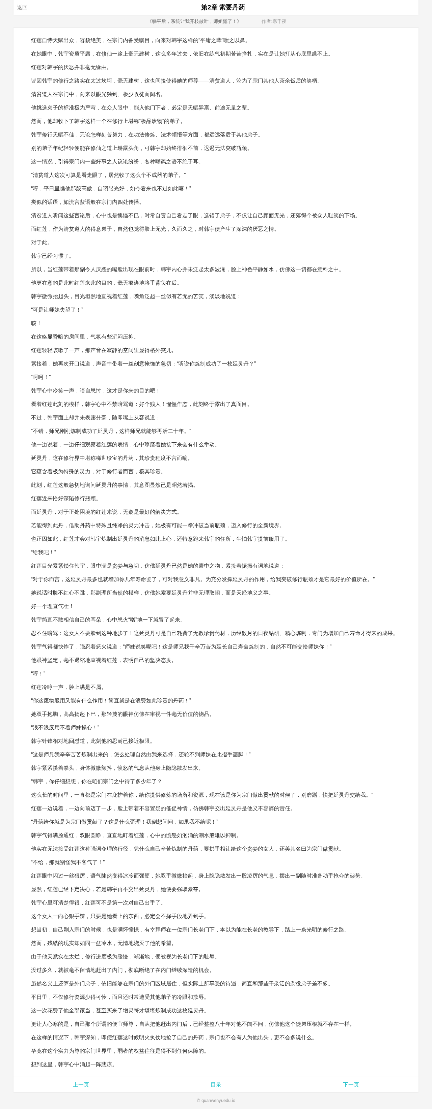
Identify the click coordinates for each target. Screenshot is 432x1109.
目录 (216, 1084)
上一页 (81, 1084)
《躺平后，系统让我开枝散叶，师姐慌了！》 (194, 21)
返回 (22, 7)
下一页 (351, 1084)
